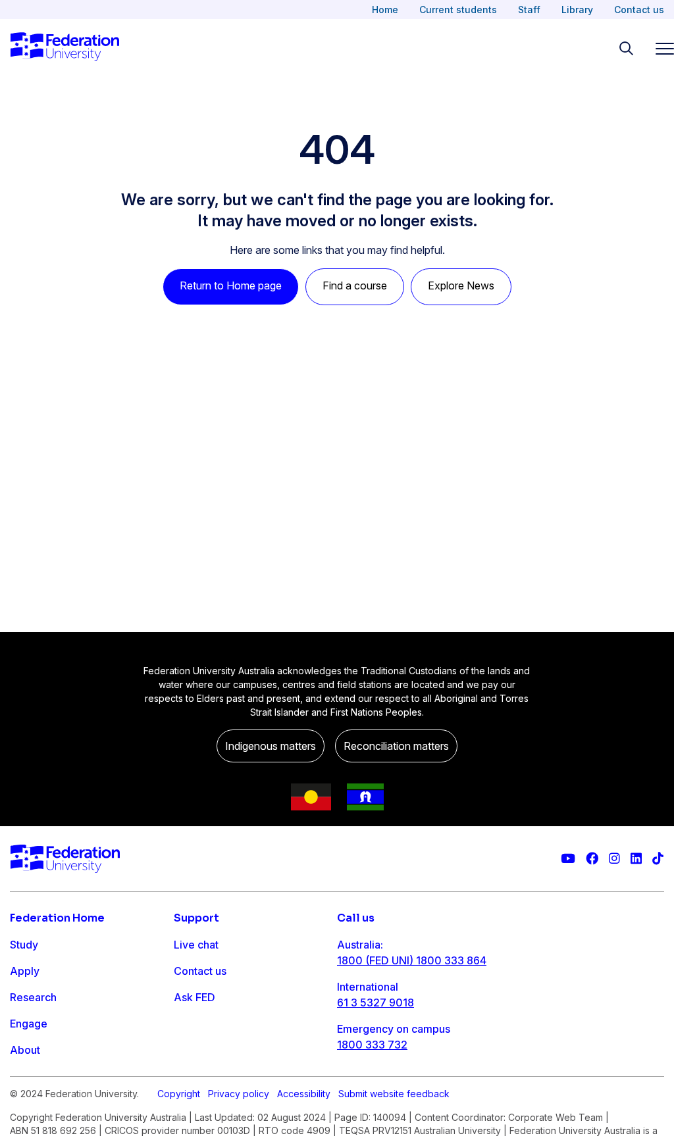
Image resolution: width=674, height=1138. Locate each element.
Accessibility (303, 1093)
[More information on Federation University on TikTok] (657, 858)
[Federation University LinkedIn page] (636, 858)
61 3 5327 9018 (375, 1002)
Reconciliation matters (396, 746)
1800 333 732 (372, 1044)
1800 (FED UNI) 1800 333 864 (411, 960)
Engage (28, 1023)
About (25, 1049)
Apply (24, 970)
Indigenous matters (270, 746)
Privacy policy (238, 1093)
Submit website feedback (394, 1093)
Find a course (355, 285)
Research (33, 997)
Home (385, 9)
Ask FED (194, 997)
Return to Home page (231, 285)
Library (577, 9)
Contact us (639, 9)
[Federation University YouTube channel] (568, 858)
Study (24, 944)
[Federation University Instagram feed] (614, 858)
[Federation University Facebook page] (592, 858)
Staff (529, 9)
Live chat (196, 944)
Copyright (178, 1093)
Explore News (461, 285)
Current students (458, 9)
